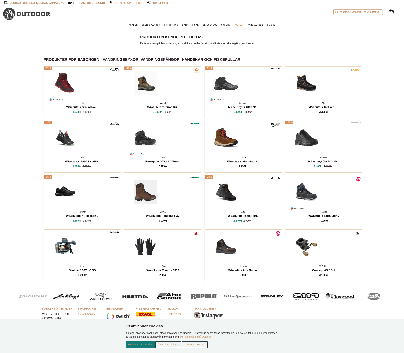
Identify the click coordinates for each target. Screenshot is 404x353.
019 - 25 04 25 (160, 3)
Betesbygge (210, 25)
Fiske (195, 25)
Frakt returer (174, 314)
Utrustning (171, 25)
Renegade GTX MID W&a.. (162, 162)
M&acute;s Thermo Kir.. (163, 107)
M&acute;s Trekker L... (324, 107)
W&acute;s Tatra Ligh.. (323, 216)
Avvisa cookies (194, 344)
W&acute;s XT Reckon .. (82, 216)
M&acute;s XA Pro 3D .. (323, 162)
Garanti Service (87, 314)
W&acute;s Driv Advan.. (82, 107)
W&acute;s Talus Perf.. (243, 216)
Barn (185, 25)
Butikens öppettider (129, 3)
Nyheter (226, 25)
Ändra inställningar (168, 344)
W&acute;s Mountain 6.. (243, 162)
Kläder (133, 25)
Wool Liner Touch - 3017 (162, 270)
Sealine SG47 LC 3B (82, 270)
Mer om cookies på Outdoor (195, 336)
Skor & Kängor (151, 25)
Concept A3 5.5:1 (323, 270)
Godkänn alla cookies (140, 344)
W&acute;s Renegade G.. (163, 216)
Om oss (271, 25)
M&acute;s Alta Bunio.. (243, 270)
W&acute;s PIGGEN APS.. (82, 162)
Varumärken (255, 25)
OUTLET (239, 25)
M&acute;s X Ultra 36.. (243, 107)
